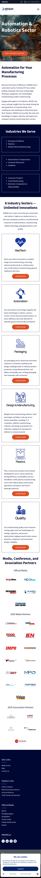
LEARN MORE (20, 276)
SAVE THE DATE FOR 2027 (14, 53)
